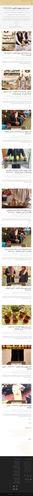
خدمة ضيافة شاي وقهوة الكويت (25, 333)
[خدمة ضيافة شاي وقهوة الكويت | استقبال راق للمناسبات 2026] (16, 41)
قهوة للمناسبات (11, 138)
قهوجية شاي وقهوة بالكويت (9, 333)
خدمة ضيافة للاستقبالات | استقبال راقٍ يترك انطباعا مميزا (23, 434)
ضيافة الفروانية (27, 255)
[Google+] (16, 489)
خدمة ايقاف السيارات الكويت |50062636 (25, 445)
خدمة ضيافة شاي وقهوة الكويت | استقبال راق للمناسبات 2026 (16, 471)
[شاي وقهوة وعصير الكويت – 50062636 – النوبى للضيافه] (16, 355)
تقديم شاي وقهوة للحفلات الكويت (17, 332)
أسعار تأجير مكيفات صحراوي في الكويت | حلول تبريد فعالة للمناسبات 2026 (17, 463)
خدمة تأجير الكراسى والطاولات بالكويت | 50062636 (24, 446)
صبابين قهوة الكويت (24, 59)
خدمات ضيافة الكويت (27, 254)
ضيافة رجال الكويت (26, 99)
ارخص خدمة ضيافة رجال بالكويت (13, 411)
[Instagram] (14, 489)
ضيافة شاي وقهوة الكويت (18, 59)
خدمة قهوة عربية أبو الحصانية (8, 137)
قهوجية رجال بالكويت (20, 412)
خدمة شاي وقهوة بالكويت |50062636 (21, 57)
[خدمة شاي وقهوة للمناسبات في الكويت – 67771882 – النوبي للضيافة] (16, 315)
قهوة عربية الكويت (16, 138)
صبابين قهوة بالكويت (22, 293)
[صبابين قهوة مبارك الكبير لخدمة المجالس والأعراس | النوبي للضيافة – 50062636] (16, 198)
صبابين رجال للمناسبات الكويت (10, 98)
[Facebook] (16, 486)
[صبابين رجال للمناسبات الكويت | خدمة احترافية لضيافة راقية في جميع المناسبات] (16, 80)
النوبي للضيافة (28, 57)
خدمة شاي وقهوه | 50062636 (12, 57)
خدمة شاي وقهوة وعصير (18, 372)
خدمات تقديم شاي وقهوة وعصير (26, 372)
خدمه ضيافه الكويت (5, 57)
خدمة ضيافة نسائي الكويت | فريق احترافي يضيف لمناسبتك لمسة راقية (21, 435)
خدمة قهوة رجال (6, 411)
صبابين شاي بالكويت (27, 293)
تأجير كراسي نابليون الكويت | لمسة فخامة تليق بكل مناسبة (16, 482)
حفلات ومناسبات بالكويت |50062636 (26, 442)
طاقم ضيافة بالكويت (8, 293)
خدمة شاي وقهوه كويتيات (11, 372)
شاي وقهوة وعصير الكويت (25, 373)
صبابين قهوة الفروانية (11, 254)
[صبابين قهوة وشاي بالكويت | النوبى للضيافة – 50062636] (16, 276)
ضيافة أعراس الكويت (28, 138)
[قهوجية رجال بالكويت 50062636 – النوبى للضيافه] (16, 394)
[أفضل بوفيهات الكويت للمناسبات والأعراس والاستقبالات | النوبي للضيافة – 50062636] (16, 159)
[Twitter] (14, 486)
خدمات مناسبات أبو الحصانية (16, 137)
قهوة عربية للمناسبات (21, 99)
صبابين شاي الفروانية (17, 254)
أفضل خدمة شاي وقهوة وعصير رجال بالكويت (24, 411)
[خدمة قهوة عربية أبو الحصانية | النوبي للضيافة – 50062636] (16, 120)
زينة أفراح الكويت (21, 177)
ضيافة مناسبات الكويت (22, 138)
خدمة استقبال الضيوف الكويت (16, 58)
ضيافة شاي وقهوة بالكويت (16, 333)
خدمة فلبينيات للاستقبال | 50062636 (26, 452)
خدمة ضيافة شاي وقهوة (9, 58)
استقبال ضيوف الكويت (27, 137)
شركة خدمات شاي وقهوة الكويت (17, 373)
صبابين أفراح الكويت (18, 98)
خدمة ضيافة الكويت (23, 98)
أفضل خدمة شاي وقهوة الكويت (26, 332)
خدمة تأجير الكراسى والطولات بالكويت (25, 448)
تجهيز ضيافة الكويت (23, 58)
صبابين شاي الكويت (16, 177)
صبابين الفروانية (22, 254)
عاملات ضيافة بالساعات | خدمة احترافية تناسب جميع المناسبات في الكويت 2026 (20, 431)
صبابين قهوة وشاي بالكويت (15, 293)
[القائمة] (1, 3)
